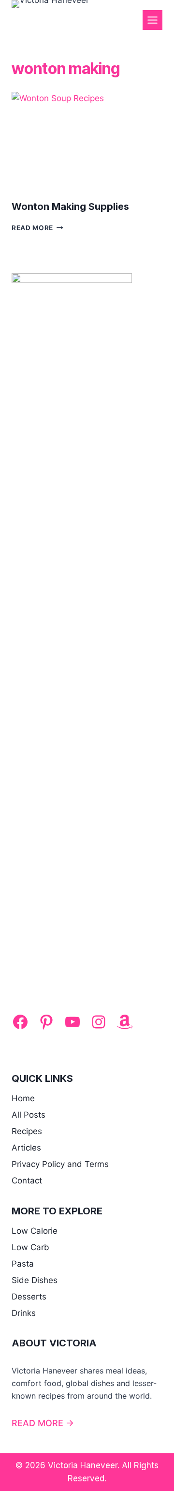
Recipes (27, 1131)
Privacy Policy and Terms (60, 1164)
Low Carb (30, 1247)
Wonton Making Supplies (70, 206)
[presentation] (87, 142)
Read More (37, 228)
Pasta (23, 1264)
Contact (27, 1180)
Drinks (24, 1313)
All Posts (28, 1115)
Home (23, 1098)
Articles (26, 1147)
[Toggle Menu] (152, 20)
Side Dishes (35, 1280)
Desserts (29, 1296)
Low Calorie (35, 1231)
